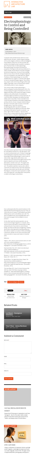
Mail (5, 363)
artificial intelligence (13, 282)
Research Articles (8, 17)
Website (6, 370)
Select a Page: (8, 12)
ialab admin (9, 49)
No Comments (27, 17)
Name (5, 356)
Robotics (21, 282)
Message (6, 340)
